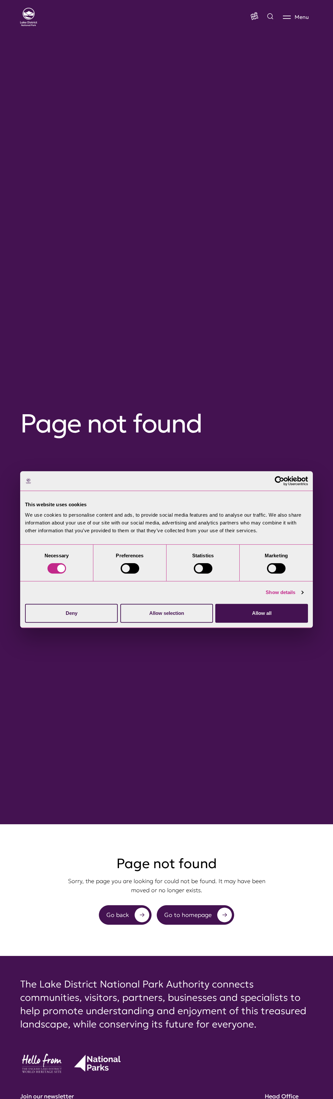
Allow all (262, 613)
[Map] (254, 17)
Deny (71, 613)
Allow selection (166, 613)
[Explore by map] (270, 17)
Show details (280, 592)
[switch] (130, 568)
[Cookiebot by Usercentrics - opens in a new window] (279, 481)
